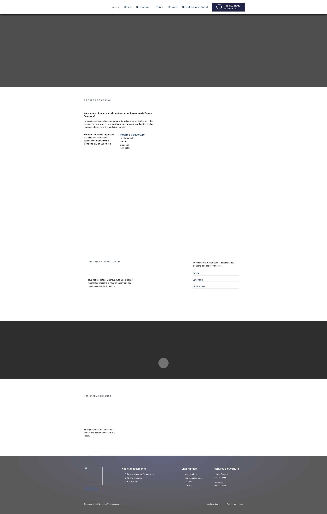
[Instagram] (96, 489)
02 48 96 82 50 (230, 9)
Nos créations (142, 7)
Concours (172, 7)
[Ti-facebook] (87, 489)
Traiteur (159, 7)
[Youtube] (91, 489)
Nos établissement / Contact (195, 7)
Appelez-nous (232, 5)
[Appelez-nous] (219, 6)
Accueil (115, 7)
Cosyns (127, 7)
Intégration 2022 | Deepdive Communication (102, 504)
